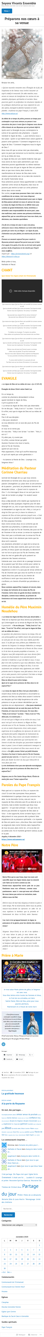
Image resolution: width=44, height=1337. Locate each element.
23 (5, 1264)
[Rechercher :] (22, 1208)
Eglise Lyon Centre (9, 1311)
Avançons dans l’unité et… (31, 1156)
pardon (27, 1132)
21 (33, 1259)
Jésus (31, 1075)
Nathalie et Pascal (14, 1149)
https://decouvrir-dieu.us (11, 256)
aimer (14, 1115)
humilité (30, 1124)
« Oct (4, 1272)
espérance (11, 1075)
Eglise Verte (33, 1174)
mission (4, 1132)
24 (10, 1264)
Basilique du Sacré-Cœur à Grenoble (15, 1316)
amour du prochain (30, 1114)
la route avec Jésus (18, 1128)
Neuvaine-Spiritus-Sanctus (19, 1180)
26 (22, 1264)
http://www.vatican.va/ (10, 113)
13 (28, 1254)
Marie (32, 1128)
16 (5, 1259)
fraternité (17, 1124)
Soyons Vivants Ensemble (19, 3)
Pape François (7, 1327)
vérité (38, 1135)
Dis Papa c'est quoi (20, 1174)
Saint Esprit (30, 1135)
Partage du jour (33, 1072)
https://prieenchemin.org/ (20, 253)
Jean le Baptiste (37, 1124)
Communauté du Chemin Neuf (13, 1287)
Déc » (9, 1272)
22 (39, 1259)
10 (10, 1254)
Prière (6, 1135)
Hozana (4, 1291)
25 (16, 1264)
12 (22, 1254)
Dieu (39, 1118)
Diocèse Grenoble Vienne (11, 1307)
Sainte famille (22, 1135)
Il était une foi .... (18, 1177)
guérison (23, 1123)
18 (16, 1259)
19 (22, 1259)
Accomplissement (7, 1115)
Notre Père (16, 1132)
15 (39, 1254)
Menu (8, 11)
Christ (26, 1118)
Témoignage (30, 1199)
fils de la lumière (21, 1075)
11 (16, 1254)
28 (33, 1264)
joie (3, 1128)
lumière (27, 1128)
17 (10, 1259)
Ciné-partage (7, 1174)
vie (35, 1135)
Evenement (6, 1177)
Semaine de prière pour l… (29, 1145)
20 (28, 1259)
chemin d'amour (12, 1118)
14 (33, 1254)
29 (39, 1264)
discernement (5, 1121)
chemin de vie (21, 1118)
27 (28, 1264)
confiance (33, 1117)
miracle (36, 1128)
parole (32, 1132)
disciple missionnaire (30, 1121)
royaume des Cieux (8, 1078)
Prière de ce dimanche (32, 1195)
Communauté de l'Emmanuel (13, 1282)
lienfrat (6, 1072)
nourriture (22, 1132)
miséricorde (9, 1132)
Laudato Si (30, 1177)
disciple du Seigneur (16, 1121)
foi (28, 1075)
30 (5, 1268)
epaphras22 (12, 1156)
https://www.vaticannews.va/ (13, 839)
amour (6, 1075)
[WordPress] (3, 1044)
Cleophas (5, 1302)
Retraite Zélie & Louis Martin (13, 1199)
